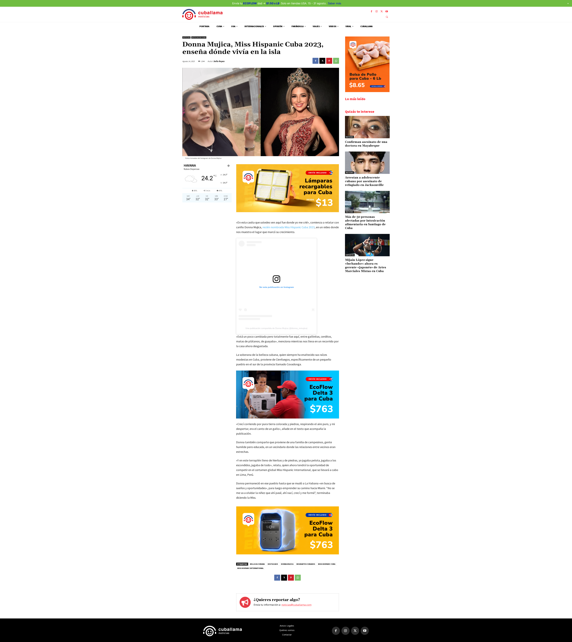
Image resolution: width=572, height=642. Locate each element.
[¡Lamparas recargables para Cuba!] (287, 211)
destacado (273, 564)
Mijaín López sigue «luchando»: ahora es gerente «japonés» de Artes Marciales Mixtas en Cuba (365, 265)
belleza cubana (257, 564)
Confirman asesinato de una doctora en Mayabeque (366, 144)
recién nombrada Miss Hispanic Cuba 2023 (288, 227)
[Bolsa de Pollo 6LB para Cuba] (367, 91)
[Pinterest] (329, 61)
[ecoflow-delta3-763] (287, 553)
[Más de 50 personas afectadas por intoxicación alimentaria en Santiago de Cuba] (367, 202)
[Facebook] (371, 11)
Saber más (334, 3)
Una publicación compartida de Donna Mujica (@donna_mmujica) (276, 328)
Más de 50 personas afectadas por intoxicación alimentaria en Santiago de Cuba (365, 222)
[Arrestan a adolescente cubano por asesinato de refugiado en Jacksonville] (367, 163)
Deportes (350, 255)
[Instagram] (376, 11)
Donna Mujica (287, 564)
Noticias (186, 37)
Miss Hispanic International (250, 568)
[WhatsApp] (336, 61)
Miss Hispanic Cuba (326, 564)
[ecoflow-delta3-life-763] (287, 395)
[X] (381, 11)
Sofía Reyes (218, 61)
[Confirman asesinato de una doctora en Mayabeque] (367, 127)
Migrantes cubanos (305, 564)
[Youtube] (386, 11)
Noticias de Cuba (199, 37)
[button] (387, 17)
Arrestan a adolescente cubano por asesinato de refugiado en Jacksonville (364, 181)
